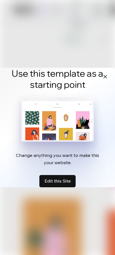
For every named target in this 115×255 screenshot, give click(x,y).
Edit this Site (57, 181)
